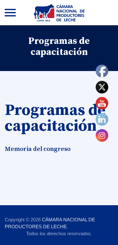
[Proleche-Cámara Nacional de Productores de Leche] (59, 12)
